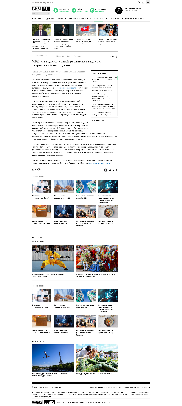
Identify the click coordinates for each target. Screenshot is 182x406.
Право (109, 19)
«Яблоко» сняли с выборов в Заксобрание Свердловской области (101, 114)
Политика (86, 19)
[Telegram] (113, 56)
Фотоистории (38, 242)
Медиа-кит (117, 387)
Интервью (36, 19)
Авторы (140, 387)
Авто (117, 19)
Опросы (147, 387)
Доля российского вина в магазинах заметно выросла (107, 41)
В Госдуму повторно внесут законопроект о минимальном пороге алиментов (102, 97)
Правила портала (129, 387)
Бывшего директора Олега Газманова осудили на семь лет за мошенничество (103, 106)
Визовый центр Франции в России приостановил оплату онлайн (104, 79)
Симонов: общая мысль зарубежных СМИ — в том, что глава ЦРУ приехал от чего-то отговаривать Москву (41, 43)
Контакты (108, 387)
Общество (98, 19)
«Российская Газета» (67, 88)
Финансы (73, 19)
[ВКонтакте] (109, 56)
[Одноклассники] (116, 56)
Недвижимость (129, 19)
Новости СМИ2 (37, 237)
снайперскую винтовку (99, 163)
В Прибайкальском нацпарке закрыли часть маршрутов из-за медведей (103, 87)
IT (141, 19)
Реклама (93, 387)
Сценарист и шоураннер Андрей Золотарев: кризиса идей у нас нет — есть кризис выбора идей (63, 43)
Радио (100, 387)
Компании (61, 19)
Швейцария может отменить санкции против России (83, 41)
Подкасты (49, 19)
